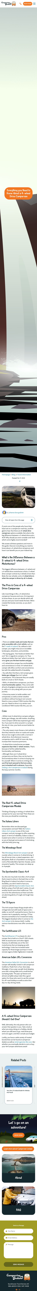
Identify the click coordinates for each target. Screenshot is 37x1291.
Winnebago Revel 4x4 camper (16, 853)
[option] (18, 1087)
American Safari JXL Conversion (16, 962)
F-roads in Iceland (11, 646)
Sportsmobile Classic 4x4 (24, 886)
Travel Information (24, 475)
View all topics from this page (14, 520)
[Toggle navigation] (34, 3)
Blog (13, 475)
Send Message (18, 1264)
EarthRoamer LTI (11, 936)
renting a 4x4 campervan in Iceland (15, 767)
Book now (27, 4)
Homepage (6, 475)
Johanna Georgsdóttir (16, 513)
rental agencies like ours (23, 1042)
